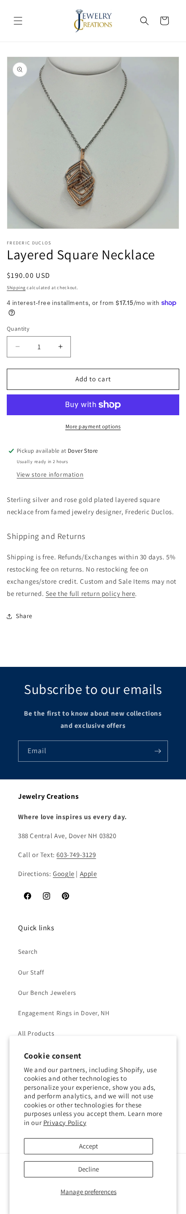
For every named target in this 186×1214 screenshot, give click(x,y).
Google (63, 873)
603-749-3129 (76, 854)
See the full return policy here (90, 593)
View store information (50, 474)
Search (28, 951)
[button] (18, 21)
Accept (88, 1146)
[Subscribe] (157, 751)
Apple (88, 873)
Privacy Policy (64, 1122)
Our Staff (31, 972)
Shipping (16, 288)
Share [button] (24, 616)
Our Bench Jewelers (47, 993)
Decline (88, 1169)
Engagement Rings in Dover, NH (63, 1013)
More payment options (93, 426)
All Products (36, 1033)
